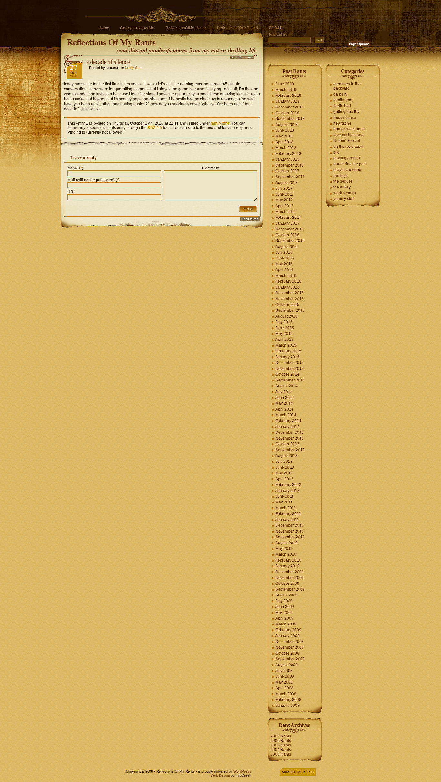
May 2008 (284, 682)
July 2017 (283, 188)
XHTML (296, 772)
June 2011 (284, 496)
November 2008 (289, 647)
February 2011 (288, 514)
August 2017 (286, 182)
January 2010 (287, 566)
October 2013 (287, 444)
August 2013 (286, 455)
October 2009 (287, 583)
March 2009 (285, 624)
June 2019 (284, 84)
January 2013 (287, 490)
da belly (340, 94)
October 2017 (287, 171)
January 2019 (287, 101)
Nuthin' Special (346, 140)
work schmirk (344, 193)
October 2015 (287, 304)
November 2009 (289, 577)
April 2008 (284, 688)
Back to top (250, 219)
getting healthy (346, 111)
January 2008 (287, 705)
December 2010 (289, 525)
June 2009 (284, 606)
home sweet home (349, 129)
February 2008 (288, 699)
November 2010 (289, 531)
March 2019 (285, 89)
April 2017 (284, 206)
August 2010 (286, 543)
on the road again (348, 146)
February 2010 (288, 560)
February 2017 (288, 217)
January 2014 (287, 426)
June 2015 (284, 328)
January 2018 (287, 159)
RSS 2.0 (155, 128)
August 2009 (286, 595)
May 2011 (283, 502)
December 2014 (289, 363)
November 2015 (289, 299)
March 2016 (285, 275)
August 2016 (286, 246)
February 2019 (288, 95)
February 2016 (288, 281)
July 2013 (283, 461)
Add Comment (242, 57)
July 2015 (283, 322)
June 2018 (284, 130)
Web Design (220, 775)
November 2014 (289, 368)
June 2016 (284, 258)
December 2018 (289, 107)
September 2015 (290, 310)
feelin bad (342, 106)
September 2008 (290, 659)
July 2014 (283, 392)
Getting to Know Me (137, 28)
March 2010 (285, 554)
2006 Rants (281, 740)
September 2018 (290, 119)
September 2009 (290, 589)
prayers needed (347, 170)
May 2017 (284, 200)
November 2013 (289, 438)
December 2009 (289, 572)
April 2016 (284, 270)
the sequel (342, 181)
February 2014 (288, 421)
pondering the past (349, 164)
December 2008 (289, 641)
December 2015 (289, 293)
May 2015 (284, 333)
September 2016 (290, 241)
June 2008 (284, 676)
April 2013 (284, 479)
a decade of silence (108, 61)
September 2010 (290, 537)
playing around (346, 158)
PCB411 (276, 28)
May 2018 (284, 136)
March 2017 (285, 211)
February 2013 (288, 484)
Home (103, 28)
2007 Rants (281, 736)
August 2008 (286, 665)
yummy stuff (343, 199)
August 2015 (286, 316)
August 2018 (286, 124)
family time (133, 68)
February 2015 (288, 351)
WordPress (242, 771)
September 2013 (290, 450)
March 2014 (285, 415)
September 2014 (290, 380)
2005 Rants (281, 745)
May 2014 (284, 403)
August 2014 (286, 386)
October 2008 (287, 653)
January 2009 (287, 636)
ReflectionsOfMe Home (185, 28)
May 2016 (284, 264)
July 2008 (283, 670)
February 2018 (288, 153)
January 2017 (287, 223)
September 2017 (290, 177)
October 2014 (287, 374)
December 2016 (289, 229)
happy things (344, 117)
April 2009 (284, 618)
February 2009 (288, 630)
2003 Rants (281, 754)
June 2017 (284, 194)
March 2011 (285, 508)
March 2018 (285, 148)
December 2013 (289, 432)
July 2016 (283, 252)
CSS (309, 772)
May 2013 (284, 473)
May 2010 (284, 548)
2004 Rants (281, 749)
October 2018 (287, 113)
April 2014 (284, 409)
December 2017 (289, 165)
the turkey (342, 187)
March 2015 (285, 345)
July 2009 (283, 601)
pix (336, 152)
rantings (340, 175)
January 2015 (287, 357)
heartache (342, 123)
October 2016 (287, 235)
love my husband (348, 135)
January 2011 (287, 519)
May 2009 (284, 612)
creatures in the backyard (347, 86)
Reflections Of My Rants (111, 42)
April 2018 (284, 142)
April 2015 (284, 339)
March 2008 (285, 694)
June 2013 (284, 467)
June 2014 (284, 397)
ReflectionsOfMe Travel (237, 28)
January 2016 (287, 287)
